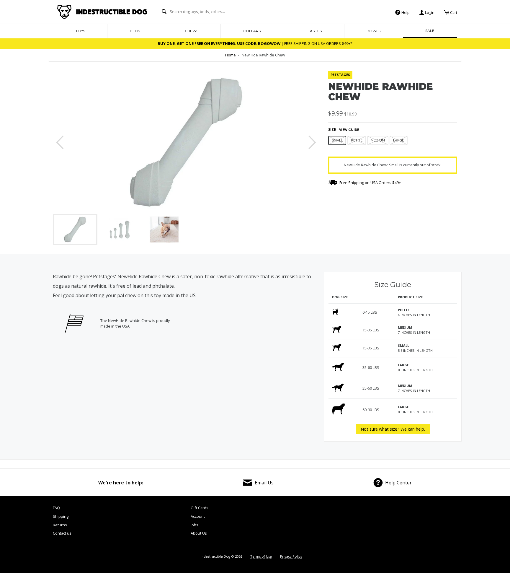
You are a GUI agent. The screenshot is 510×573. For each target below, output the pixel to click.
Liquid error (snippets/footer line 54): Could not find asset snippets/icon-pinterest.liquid (408, 526)
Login (429, 12)
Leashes (313, 31)
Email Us (264, 482)
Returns (60, 525)
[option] (186, 142)
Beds (135, 31)
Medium (378, 140)
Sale (429, 30)
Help (405, 12)
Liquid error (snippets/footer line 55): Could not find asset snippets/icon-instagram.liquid (440, 526)
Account (198, 516)
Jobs (194, 525)
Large (398, 140)
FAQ (56, 507)
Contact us (62, 533)
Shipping (60, 516)
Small (337, 140)
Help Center (398, 482)
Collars (252, 31)
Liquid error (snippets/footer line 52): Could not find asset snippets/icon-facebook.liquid (344, 526)
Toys (80, 31)
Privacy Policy (291, 556)
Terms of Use (261, 556)
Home (230, 55)
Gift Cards (199, 507)
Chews (191, 31)
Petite (356, 140)
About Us (199, 533)
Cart (453, 12)
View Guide (349, 129)
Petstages (340, 74)
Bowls (373, 31)
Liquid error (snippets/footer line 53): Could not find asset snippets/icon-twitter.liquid (376, 526)
